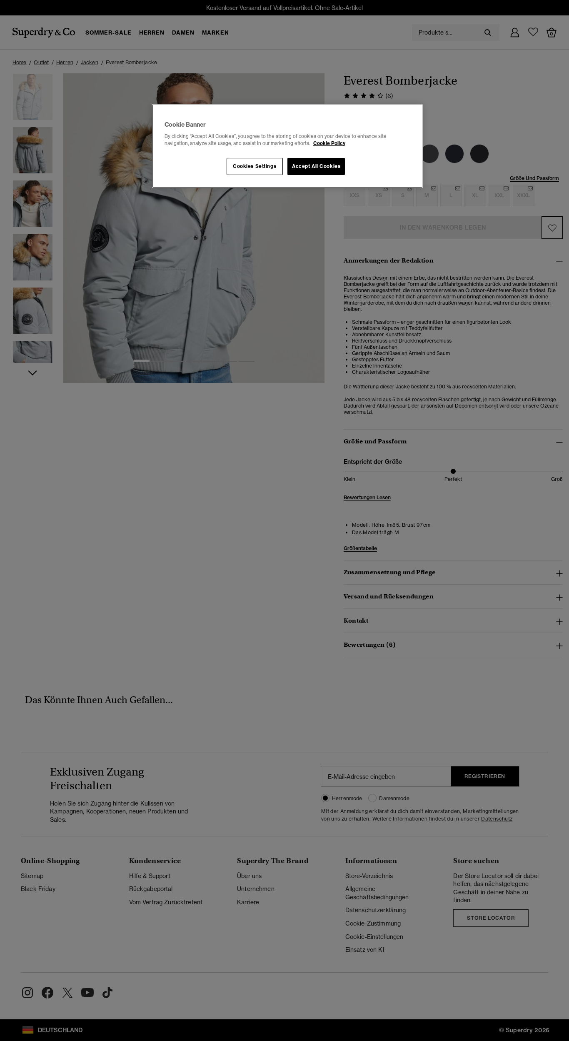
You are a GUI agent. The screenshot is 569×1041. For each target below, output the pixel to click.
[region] (287, 146)
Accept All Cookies (316, 166)
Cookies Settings (254, 166)
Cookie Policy (329, 143)
